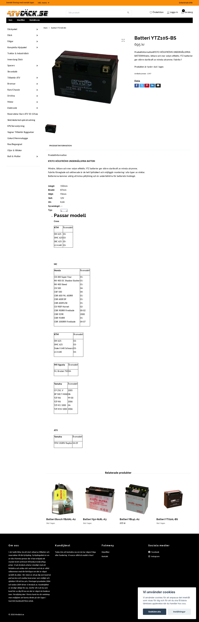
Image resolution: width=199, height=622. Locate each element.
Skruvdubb (12, 72)
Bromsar (11, 84)
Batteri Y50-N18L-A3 (94, 519)
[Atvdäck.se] (27, 12)
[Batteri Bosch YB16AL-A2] (63, 499)
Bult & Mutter (14, 156)
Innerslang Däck (15, 60)
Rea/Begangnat (14, 144)
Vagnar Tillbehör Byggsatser (20, 132)
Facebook (155, 552)
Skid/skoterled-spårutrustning (21, 120)
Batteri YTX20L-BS (167, 519)
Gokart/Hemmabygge (17, 138)
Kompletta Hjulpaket (17, 47)
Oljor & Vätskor (14, 150)
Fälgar (10, 41)
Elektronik (12, 108)
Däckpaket (12, 29)
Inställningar (179, 612)
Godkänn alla (154, 612)
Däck (9, 35)
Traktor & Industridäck (18, 53)
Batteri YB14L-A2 (129, 519)
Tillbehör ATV (13, 78)
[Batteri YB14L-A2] (136, 499)
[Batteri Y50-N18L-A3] (99, 499)
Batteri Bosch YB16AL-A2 (61, 519)
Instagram (155, 556)
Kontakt (105, 556)
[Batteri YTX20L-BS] (173, 499)
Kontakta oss (35, 20)
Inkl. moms (42, 3)
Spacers (11, 65)
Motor (10, 102)
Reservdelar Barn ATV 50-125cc (22, 114)
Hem (10, 20)
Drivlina (11, 96)
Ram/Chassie (13, 90)
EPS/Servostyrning (15, 126)
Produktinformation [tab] (60, 146)
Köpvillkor (21, 20)
